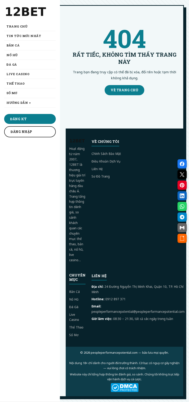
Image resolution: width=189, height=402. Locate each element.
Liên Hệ (97, 169)
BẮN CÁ (13, 45)
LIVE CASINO (18, 74)
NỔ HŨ (12, 55)
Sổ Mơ (73, 335)
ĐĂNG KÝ (18, 119)
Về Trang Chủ (124, 90)
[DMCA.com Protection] (124, 387)
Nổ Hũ (73, 299)
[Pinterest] (182, 185)
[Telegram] (182, 217)
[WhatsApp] (182, 206)
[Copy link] (182, 238)
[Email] (182, 227)
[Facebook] (182, 164)
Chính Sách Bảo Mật (106, 154)
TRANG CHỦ (16, 26)
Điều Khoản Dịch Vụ (106, 161)
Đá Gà (73, 307)
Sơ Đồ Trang (101, 176)
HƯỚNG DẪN (17, 103)
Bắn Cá (74, 292)
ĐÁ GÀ (11, 64)
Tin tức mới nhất (23, 36)
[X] (182, 174)
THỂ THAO (15, 83)
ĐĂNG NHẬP (21, 131)
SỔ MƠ (11, 93)
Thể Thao (76, 327)
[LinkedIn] (182, 195)
